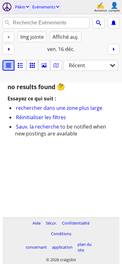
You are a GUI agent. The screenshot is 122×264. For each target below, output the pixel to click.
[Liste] (8, 65)
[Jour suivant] (113, 49)
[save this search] (113, 22)
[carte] (56, 65)
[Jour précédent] (8, 49)
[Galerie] (44, 65)
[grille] (32, 65)
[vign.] (20, 65)
